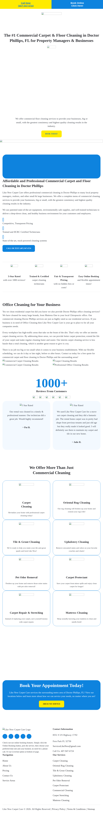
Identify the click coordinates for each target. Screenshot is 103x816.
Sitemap (91, 809)
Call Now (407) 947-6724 (26, 4)
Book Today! (51, 134)
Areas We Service (51, 704)
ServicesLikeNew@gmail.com (67, 746)
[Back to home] (51, 16)
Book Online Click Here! (77, 4)
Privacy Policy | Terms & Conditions (69, 809)
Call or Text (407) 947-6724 (18, 248)
